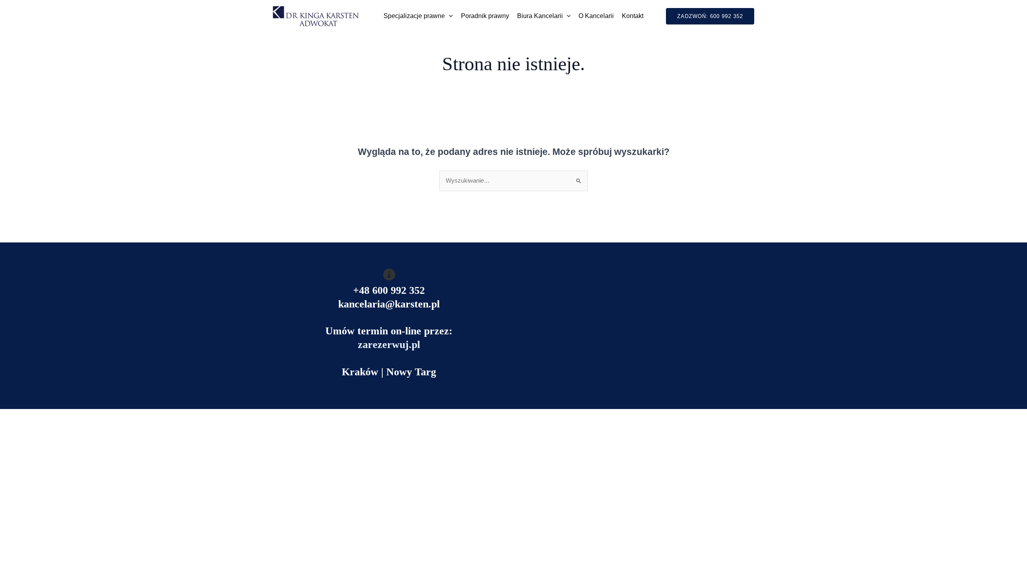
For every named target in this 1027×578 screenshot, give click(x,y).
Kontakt (632, 15)
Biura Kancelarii (540, 15)
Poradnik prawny (485, 15)
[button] (449, 16)
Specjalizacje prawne (414, 15)
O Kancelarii (596, 15)
